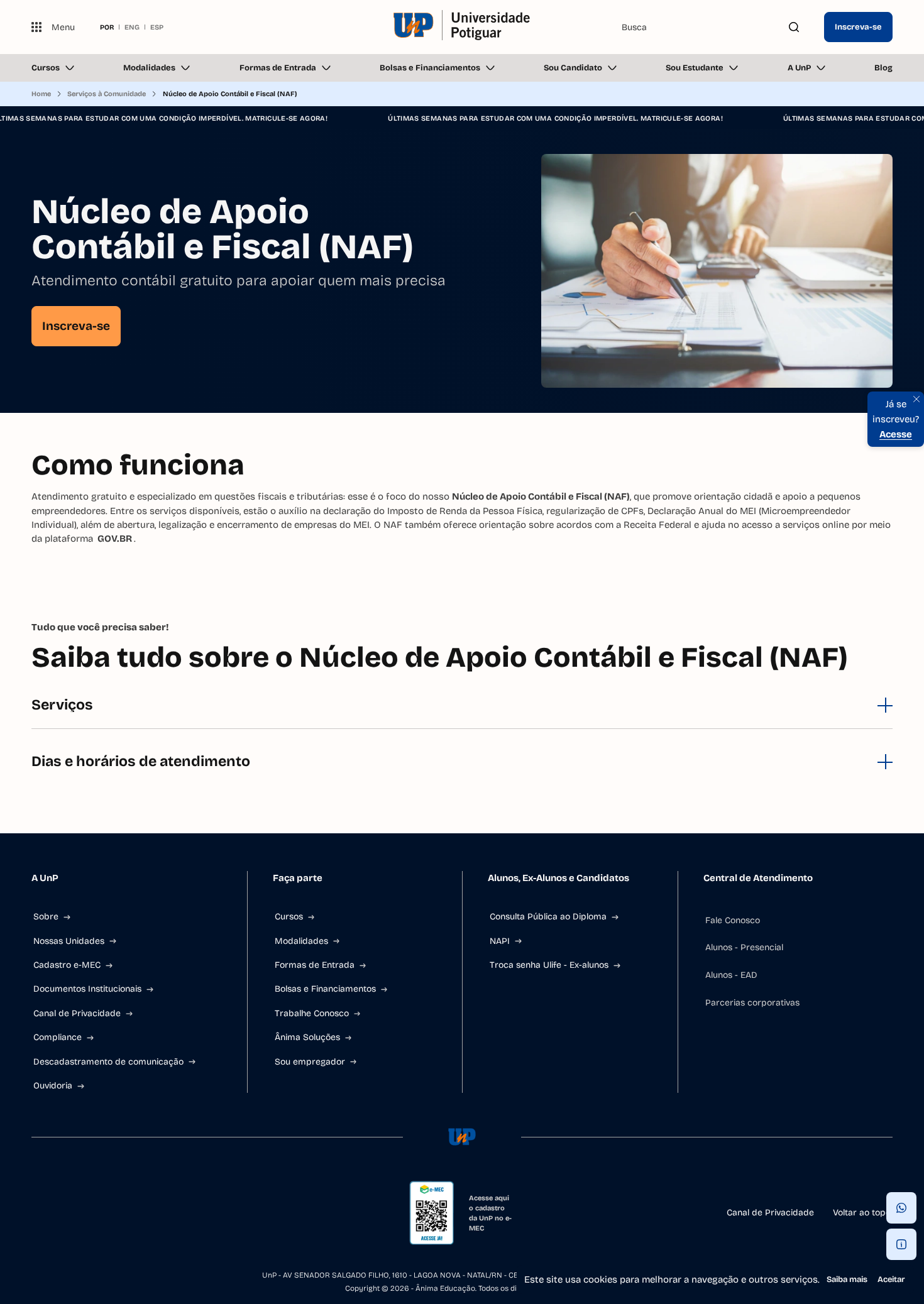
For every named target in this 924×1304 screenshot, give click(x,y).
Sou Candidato (573, 68)
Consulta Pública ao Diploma (548, 916)
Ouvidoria (52, 1085)
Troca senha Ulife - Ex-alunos (549, 965)
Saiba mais (847, 1279)
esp (156, 27)
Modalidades (149, 68)
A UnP (799, 68)
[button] (901, 1208)
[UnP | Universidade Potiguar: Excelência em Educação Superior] (462, 27)
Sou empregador (310, 1061)
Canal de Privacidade (77, 1013)
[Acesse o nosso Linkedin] (97, 1213)
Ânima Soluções (307, 1037)
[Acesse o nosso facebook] (36, 1213)
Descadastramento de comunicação (108, 1061)
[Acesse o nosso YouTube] (157, 1213)
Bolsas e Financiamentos (430, 68)
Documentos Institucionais (87, 988)
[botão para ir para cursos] (451, 377)
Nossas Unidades (68, 941)
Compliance (57, 1037)
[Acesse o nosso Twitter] (127, 1213)
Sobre (45, 916)
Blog (883, 68)
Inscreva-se (858, 27)
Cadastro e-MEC (67, 965)
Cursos (45, 68)
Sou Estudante (694, 68)
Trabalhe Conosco (312, 1013)
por (107, 27)
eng (132, 27)
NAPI (500, 941)
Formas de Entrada (277, 68)
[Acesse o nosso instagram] (67, 1213)
